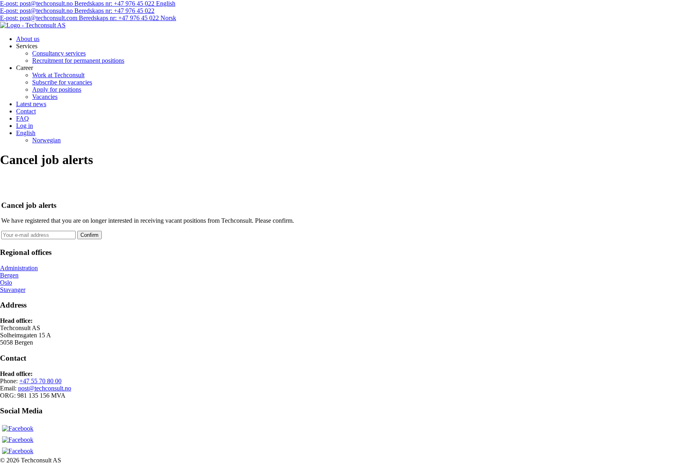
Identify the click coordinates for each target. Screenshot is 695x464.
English (165, 3)
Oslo (6, 282)
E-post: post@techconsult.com (39, 17)
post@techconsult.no (44, 388)
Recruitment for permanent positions (78, 60)
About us (27, 38)
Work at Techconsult (58, 75)
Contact (26, 111)
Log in (24, 125)
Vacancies (45, 96)
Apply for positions (56, 89)
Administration (19, 268)
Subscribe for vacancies (62, 82)
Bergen (9, 275)
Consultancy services (59, 53)
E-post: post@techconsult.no (37, 3)
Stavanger (12, 289)
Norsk (168, 17)
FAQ (22, 118)
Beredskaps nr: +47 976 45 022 (115, 3)
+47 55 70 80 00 (40, 381)
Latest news (31, 104)
